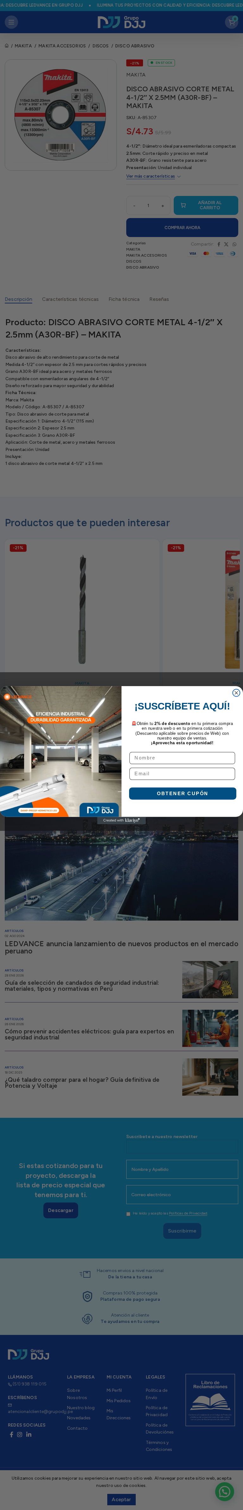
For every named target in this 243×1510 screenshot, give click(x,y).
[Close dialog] (236, 692)
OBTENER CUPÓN (182, 792)
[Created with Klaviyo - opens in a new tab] (121, 820)
